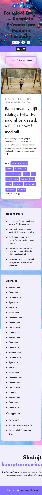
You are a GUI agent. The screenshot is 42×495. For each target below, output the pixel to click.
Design (9, 168)
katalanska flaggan (27, 179)
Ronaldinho (18, 184)
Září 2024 (13, 367)
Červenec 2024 (15, 377)
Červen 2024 (14, 382)
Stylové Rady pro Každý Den (18, 102)
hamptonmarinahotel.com (29, 490)
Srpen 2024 (14, 372)
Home (12, 60)
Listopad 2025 (15, 297)
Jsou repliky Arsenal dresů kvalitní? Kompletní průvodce (21, 231)
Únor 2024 (13, 402)
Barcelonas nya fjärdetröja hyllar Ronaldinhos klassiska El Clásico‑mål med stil (21, 120)
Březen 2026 (14, 287)
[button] (21, 49)
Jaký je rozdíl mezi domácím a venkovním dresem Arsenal (21, 223)
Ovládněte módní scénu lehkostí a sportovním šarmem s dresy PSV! (22, 240)
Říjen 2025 (13, 302)
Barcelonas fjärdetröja (19, 163)
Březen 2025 (14, 337)
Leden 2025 (14, 347)
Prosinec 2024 (15, 352)
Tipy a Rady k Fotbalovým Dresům (20, 432)
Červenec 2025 (15, 317)
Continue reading (12, 193)
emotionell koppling (13, 174)
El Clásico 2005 (20, 168)
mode (9, 184)
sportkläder (10, 189)
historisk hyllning (12, 179)
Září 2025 (13, 307)
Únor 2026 (13, 292)
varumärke (21, 189)
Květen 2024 (14, 387)
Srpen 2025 (14, 312)
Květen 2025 (14, 327)
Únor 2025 (13, 342)
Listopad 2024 (15, 357)
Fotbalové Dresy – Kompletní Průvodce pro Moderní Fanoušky (21, 24)
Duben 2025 (14, 332)
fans (33, 174)
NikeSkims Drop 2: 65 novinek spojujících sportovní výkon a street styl (21, 262)
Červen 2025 (14, 322)
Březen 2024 (14, 397)
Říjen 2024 (13, 362)
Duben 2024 (14, 392)
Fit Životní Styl (15, 420)
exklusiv (26, 174)
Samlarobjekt (30, 184)
